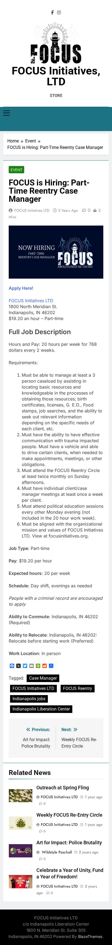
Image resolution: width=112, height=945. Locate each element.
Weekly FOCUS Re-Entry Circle (69, 815)
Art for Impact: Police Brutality (69, 842)
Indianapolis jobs (29, 698)
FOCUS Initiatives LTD (31, 210)
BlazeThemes (90, 936)
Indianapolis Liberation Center (41, 709)
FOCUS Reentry (77, 688)
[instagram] (59, 12)
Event (16, 169)
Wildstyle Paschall (56, 852)
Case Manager (43, 678)
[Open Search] (106, 125)
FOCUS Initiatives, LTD (56, 76)
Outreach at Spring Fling (62, 787)
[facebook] (52, 12)
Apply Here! (21, 288)
